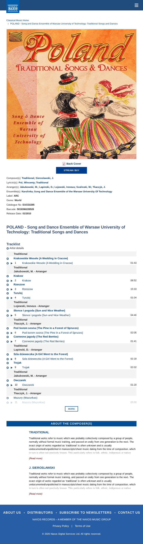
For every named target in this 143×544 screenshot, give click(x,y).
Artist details (16, 248)
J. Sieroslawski (42, 467)
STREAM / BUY (71, 170)
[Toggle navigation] (135, 5)
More (71, 409)
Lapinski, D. (46, 187)
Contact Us (129, 512)
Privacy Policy (61, 525)
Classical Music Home (17, 20)
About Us (12, 512)
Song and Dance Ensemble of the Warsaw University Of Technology (73, 191)
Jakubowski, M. (29, 187)
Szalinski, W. (83, 187)
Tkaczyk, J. (99, 187)
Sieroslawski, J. (45, 178)
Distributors (40, 512)
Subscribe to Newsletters (86, 512)
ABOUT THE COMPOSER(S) (71, 423)
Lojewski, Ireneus (65, 187)
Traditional (28, 178)
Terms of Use (82, 525)
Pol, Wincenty (27, 182)
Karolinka (27, 191)
